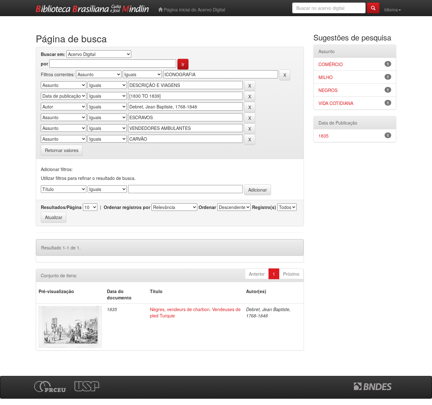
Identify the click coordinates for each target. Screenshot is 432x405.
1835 (323, 135)
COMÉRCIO (330, 64)
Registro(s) (264, 207)
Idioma (391, 9)
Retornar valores (61, 150)
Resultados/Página (61, 207)
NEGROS (327, 90)
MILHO (325, 77)
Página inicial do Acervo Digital (194, 9)
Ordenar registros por (127, 207)
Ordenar (207, 207)
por (44, 63)
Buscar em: (53, 54)
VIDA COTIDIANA (335, 103)
